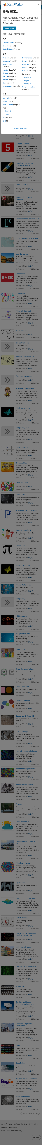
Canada (6, 46)
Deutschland (7, 64)
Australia (6, 98)
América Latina (8, 43)
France (5, 76)
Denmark (6, 61)
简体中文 (8, 111)
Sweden (25, 71)
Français (27, 84)
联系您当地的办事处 (21, 128)
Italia (5, 83)
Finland (5, 73)
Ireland (5, 80)
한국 (4, 121)
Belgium (6, 58)
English (27, 80)
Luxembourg (7, 86)
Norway (25, 61)
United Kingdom (28, 87)
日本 (4, 117)
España (5, 70)
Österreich (26, 64)
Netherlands (27, 58)
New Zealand (8, 104)
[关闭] (38, 4)
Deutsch (27, 77)
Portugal (25, 67)
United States (8, 49)
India (5, 101)
